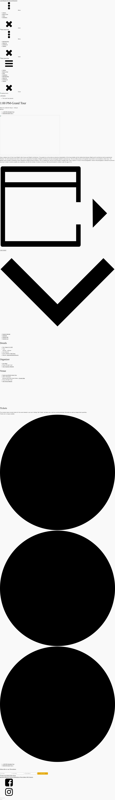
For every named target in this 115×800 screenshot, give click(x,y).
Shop (14, 0)
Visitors (4, 12)
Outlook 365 (5, 337)
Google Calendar (6, 334)
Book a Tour (5, 14)
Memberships (5, 41)
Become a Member (4, 777)
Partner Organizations (14, 777)
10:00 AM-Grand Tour (7, 113)
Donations (4, 17)
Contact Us (5, 44)
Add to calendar (3, 250)
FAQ (27, 777)
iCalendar (4, 335)
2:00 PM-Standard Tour (8, 112)
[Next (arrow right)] (1, 799)
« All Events (3, 95)
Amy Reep (4, 363)
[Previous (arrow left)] (0, 799)
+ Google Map (21, 378)
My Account (10, 0)
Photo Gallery (23, 777)
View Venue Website (7, 381)
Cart (16, 0)
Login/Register (3, 0)
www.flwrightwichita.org (12, 355)
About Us (4, 43)
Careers (4, 46)
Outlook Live (5, 338)
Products (30, 777)
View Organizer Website (8, 366)
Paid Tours (12, 353)
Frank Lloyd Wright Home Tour (9, 375)
